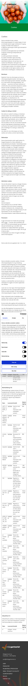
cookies (11, 683)
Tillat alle (14, 362)
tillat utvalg (14, 366)
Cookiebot (10, 416)
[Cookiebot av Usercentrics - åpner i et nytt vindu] (20, 314)
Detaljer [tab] (14, 318)
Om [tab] (23, 318)
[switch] (24, 347)
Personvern (4, 683)
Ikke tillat (14, 370)
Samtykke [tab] (5, 318)
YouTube (10, 406)
